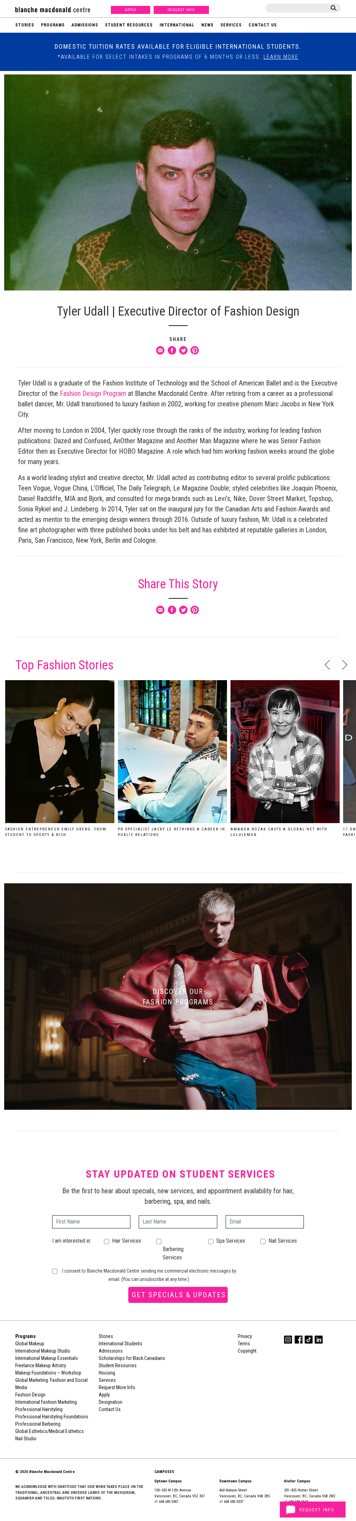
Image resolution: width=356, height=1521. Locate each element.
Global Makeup (29, 1343)
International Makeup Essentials (46, 1358)
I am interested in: (71, 1240)
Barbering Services (173, 1253)
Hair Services (126, 1240)
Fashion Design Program (94, 393)
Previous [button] (327, 665)
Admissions (85, 25)
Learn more (281, 57)
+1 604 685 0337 (231, 1501)
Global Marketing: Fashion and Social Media (51, 1383)
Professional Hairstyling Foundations (51, 1416)
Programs (53, 25)
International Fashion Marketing (46, 1402)
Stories (24, 25)
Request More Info (117, 1387)
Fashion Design (30, 1394)
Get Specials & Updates (179, 1295)
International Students (120, 1343)
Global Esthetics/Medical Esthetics (49, 1431)
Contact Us (263, 25)
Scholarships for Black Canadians (132, 1358)
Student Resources (129, 25)
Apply (130, 10)
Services (231, 25)
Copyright (247, 1351)
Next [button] (344, 665)
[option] (59, 761)
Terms (244, 1343)
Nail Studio (26, 1438)
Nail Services (282, 1240)
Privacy (245, 1336)
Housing (107, 1373)
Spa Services (230, 1240)
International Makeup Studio (42, 1351)
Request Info (181, 10)
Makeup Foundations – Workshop (48, 1373)
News (207, 25)
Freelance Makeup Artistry (40, 1365)
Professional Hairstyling (39, 1409)
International (177, 25)
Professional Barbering (37, 1424)
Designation (110, 1402)
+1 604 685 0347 (166, 1501)
